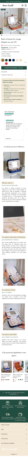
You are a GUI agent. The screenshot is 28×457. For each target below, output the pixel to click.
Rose (17, 60)
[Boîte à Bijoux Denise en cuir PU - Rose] (3, 381)
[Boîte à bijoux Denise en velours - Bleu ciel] (15, 381)
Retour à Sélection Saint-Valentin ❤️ (15, 393)
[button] (2, 129)
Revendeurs (4, 434)
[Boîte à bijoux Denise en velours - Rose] (15, 379)
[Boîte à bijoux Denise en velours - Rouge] (13, 381)
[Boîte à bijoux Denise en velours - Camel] (13, 379)
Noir (9, 60)
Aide (2, 429)
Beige (20, 60)
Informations (4, 438)
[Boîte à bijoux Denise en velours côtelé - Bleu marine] (27, 381)
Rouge (6, 63)
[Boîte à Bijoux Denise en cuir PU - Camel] (5, 379)
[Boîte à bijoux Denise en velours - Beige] (17, 379)
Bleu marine (13, 60)
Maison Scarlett (5, 424)
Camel (2, 60)
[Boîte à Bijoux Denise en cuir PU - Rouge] (3, 379)
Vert (6, 60)
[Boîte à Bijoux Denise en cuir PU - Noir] (7, 379)
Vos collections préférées (7, 443)
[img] (15, 114)
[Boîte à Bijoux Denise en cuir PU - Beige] (1, 381)
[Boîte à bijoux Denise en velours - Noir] (20, 379)
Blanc (2, 63)
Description (4, 71)
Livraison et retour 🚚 (6, 74)
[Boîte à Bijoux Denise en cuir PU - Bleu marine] (1, 379)
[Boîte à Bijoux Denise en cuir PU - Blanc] (10, 379)
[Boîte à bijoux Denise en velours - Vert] (18, 379)
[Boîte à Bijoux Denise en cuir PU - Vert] (8, 379)
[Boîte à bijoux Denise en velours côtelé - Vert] (25, 381)
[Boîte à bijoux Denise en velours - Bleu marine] (22, 379)
